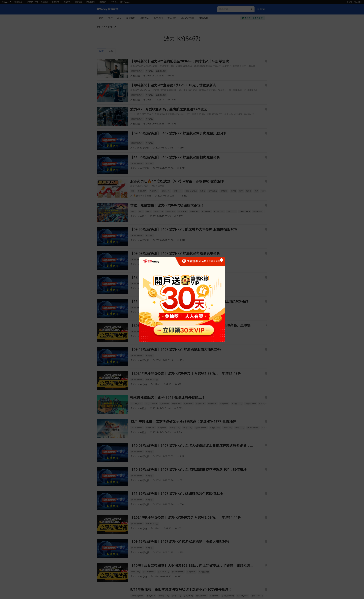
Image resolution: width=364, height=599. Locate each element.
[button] (221, 260)
